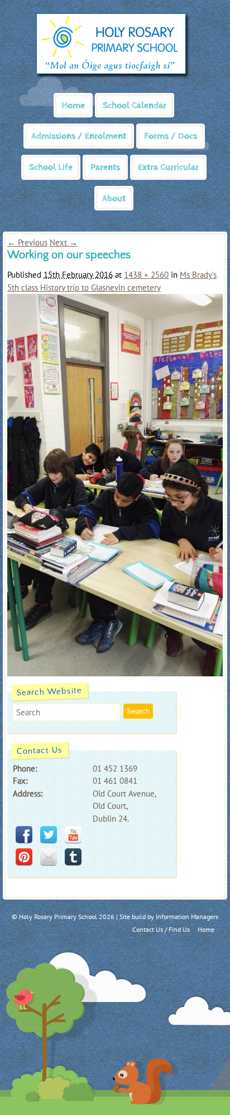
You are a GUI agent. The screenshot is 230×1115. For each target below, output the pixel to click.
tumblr (73, 856)
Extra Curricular (168, 167)
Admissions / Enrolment (78, 136)
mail (48, 856)
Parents (105, 167)
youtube (73, 834)
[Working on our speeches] (115, 673)
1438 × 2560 (146, 274)
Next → (64, 242)
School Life (51, 167)
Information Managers (187, 916)
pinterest (24, 856)
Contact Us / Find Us (161, 929)
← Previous (27, 242)
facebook (24, 834)
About (114, 198)
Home (73, 105)
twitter (48, 834)
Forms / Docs (170, 136)
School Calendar (134, 105)
